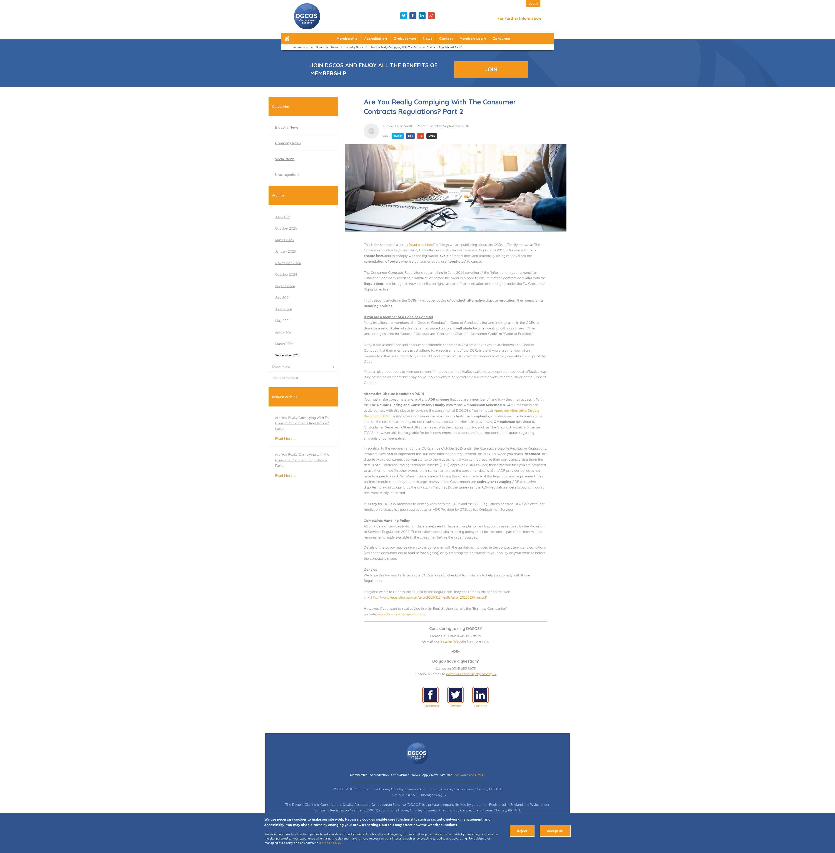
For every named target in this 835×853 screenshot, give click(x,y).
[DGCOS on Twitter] (403, 15)
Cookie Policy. (332, 843)
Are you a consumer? (470, 775)
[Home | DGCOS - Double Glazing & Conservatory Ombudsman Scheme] (307, 16)
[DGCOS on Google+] (431, 15)
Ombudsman (405, 38)
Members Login (472, 38)
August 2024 (285, 286)
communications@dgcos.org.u (470, 674)
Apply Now (430, 775)
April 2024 (283, 332)
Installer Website (453, 641)
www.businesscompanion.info (402, 614)
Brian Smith (404, 126)
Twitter (398, 135)
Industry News (286, 127)
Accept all (555, 831)
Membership (346, 38)
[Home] (287, 38)
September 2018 (288, 355)
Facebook (431, 706)
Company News (288, 143)
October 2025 (286, 228)
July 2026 (282, 217)
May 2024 (283, 321)
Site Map (446, 775)
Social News (284, 159)
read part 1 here (422, 245)
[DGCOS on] (422, 15)
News (427, 38)
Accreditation (375, 38)
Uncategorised (287, 175)
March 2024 (284, 344)
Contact (446, 38)
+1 (420, 135)
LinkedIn (480, 706)
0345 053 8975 (404, 795)
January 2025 (285, 251)
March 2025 (284, 240)
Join (491, 69)
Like (410, 135)
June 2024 (283, 309)
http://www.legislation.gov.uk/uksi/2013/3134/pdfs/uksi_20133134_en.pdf (429, 597)
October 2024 (286, 274)
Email (432, 135)
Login (533, 3)
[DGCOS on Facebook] (412, 15)
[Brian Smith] (371, 131)
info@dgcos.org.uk (433, 795)
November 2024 (288, 263)
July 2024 (282, 298)
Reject (522, 831)
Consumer (501, 38)
